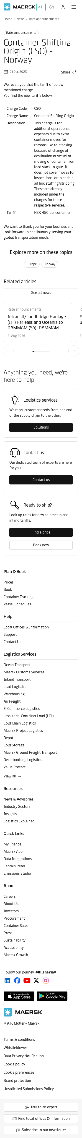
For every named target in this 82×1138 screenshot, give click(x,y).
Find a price (41, 532)
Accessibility (14, 947)
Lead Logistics (15, 687)
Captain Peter (14, 866)
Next (73, 350)
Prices (8, 582)
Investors (11, 911)
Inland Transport (17, 679)
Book (8, 589)
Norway (49, 264)
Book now (41, 545)
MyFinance (12, 844)
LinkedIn (7, 980)
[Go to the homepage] (23, 1015)
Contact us (41, 480)
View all (10, 776)
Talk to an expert (44, 1107)
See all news (41, 292)
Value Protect (15, 767)
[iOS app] (19, 996)
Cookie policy (14, 1064)
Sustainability (15, 940)
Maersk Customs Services (24, 672)
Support (52, 7)
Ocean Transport (17, 665)
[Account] (63, 7)
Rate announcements (44, 19)
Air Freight (12, 701)
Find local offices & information (44, 1118)
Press (8, 933)
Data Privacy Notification (24, 1056)
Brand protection (17, 1080)
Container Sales (16, 925)
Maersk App (13, 851)
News (20, 19)
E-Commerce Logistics (22, 708)
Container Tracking (18, 597)
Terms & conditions (19, 1039)
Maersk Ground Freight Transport (30, 752)
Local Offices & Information (26, 627)
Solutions (41, 427)
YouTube (27, 980)
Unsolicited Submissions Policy (29, 1089)
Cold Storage (14, 745)
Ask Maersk (41, 7)
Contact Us (12, 642)
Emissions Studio (17, 873)
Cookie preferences (19, 1072)
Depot (8, 738)
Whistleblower (15, 1048)
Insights (10, 814)
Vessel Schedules (17, 604)
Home (8, 19)
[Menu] (73, 7)
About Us (11, 904)
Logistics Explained (19, 821)
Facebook (17, 980)
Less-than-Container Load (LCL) (29, 716)
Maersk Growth (16, 955)
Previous (8, 350)
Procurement (14, 918)
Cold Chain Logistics (20, 723)
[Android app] (52, 996)
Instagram (45, 980)
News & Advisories (18, 799)
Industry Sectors (17, 806)
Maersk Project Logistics (23, 730)
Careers (9, 896)
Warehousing (14, 694)
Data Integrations (18, 859)
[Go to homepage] (20, 6)
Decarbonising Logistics (22, 760)
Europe (32, 264)
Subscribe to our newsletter (44, 1130)
